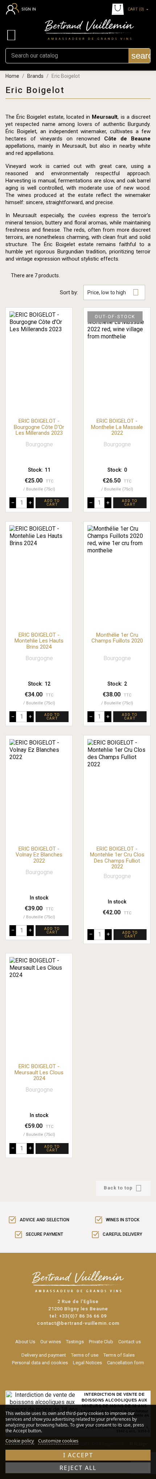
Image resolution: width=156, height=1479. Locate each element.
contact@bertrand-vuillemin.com (78, 1323)
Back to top (123, 1188)
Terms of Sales (119, 1355)
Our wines (50, 1341)
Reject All (78, 1468)
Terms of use (84, 1355)
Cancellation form (125, 1362)
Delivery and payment (43, 1355)
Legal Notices (87, 1362)
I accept (78, 1455)
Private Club (101, 1341)
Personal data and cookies (40, 1362)
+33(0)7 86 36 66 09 (83, 1316)
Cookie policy (19, 1440)
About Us (25, 1341)
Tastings (75, 1341)
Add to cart (52, 502)
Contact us (129, 1341)
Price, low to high (113, 292)
